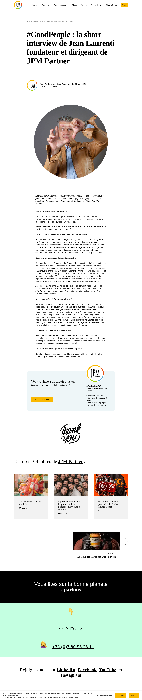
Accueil (29, 22)
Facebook (87, 669)
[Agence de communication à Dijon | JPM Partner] (18, 5)
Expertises (46, 5)
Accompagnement (61, 5)
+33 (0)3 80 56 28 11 (73, 646)
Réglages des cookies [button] (104, 695)
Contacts (71, 628)
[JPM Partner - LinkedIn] (99, 386)
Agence (35, 5)
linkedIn (54, 86)
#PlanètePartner (111, 5)
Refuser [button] (133, 695)
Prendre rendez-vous (42, 400)
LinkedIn (66, 669)
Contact (124, 5)
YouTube (107, 669)
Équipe (84, 5)
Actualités (37, 22)
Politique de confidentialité (68, 697)
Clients (75, 5)
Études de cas (96, 5)
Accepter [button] (121, 695)
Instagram (71, 675)
